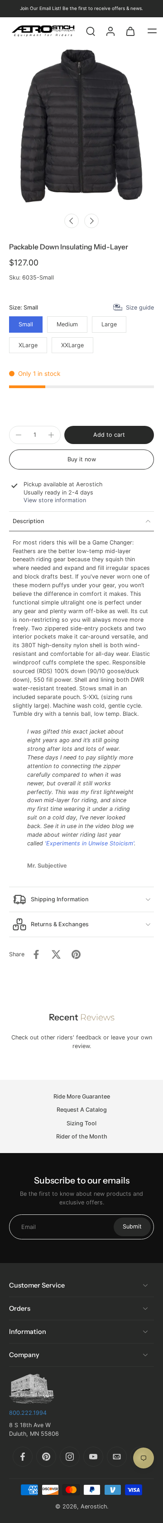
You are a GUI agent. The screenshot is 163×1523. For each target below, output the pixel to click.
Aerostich (94, 1506)
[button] (152, 31)
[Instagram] (70, 1457)
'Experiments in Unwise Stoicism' (89, 843)
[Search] (91, 31)
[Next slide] (91, 221)
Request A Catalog (82, 1110)
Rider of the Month (81, 1136)
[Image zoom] (81, 126)
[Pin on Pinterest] (76, 954)
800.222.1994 (28, 1412)
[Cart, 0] (130, 31)
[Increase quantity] (51, 435)
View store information (55, 500)
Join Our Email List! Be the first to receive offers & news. (81, 8)
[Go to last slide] (71, 221)
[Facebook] (23, 1457)
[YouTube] (93, 1457)
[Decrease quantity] (19, 435)
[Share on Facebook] (36, 954)
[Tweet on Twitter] (56, 954)
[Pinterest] (46, 1457)
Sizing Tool (81, 1123)
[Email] (117, 1457)
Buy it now (81, 459)
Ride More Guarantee (81, 1096)
